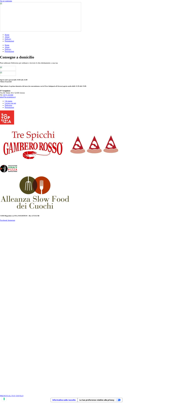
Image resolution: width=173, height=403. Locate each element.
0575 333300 (8, 95)
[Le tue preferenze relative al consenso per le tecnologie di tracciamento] (4, 399)
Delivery (8, 39)
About (7, 37)
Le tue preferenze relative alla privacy (96, 400)
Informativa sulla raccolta (64, 400)
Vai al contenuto (6, 1)
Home (7, 35)
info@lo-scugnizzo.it (8, 97)
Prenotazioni (9, 41)
